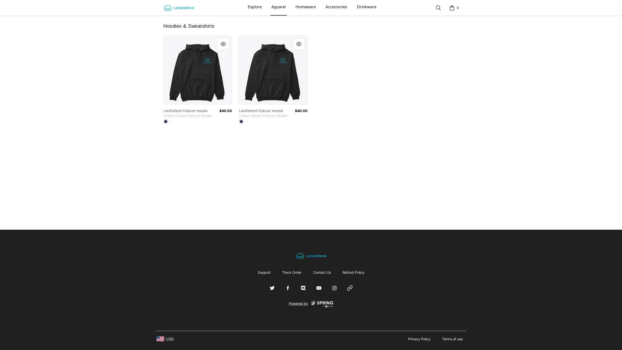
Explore (255, 6)
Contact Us (322, 272)
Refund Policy (353, 272)
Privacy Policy (419, 339)
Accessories (336, 6)
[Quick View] (223, 44)
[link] (198, 69)
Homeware (305, 6)
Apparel (278, 6)
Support (264, 272)
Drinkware (366, 6)
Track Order (292, 272)
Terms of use (452, 339)
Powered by (298, 303)
